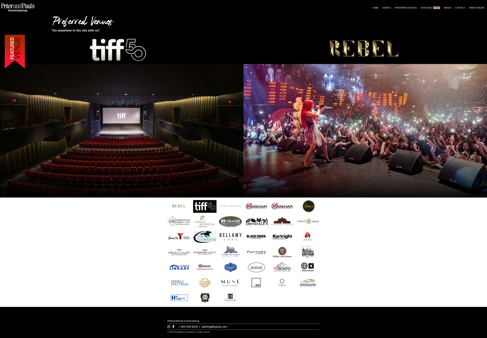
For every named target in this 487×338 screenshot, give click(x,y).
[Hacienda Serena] (282, 227)
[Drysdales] (256, 227)
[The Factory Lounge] (256, 257)
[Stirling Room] (204, 303)
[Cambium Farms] (230, 257)
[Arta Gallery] (282, 288)
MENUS (447, 8)
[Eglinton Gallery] (204, 257)
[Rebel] (179, 211)
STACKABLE (427, 8)
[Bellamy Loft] (230, 242)
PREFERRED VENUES (406, 8)
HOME (376, 8)
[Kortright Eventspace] (282, 242)
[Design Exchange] (308, 273)
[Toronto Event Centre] (282, 273)
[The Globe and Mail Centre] (308, 242)
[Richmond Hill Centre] (308, 288)
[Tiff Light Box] (204, 211)
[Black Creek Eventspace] (256, 242)
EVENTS (386, 8)
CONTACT (460, 8)
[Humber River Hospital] (179, 303)
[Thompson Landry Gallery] (230, 303)
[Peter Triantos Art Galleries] (230, 211)
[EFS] (256, 288)
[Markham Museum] (256, 273)
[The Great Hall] (308, 257)
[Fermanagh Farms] (179, 227)
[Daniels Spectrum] (179, 288)
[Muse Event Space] (230, 288)
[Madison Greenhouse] (308, 211)
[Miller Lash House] (282, 257)
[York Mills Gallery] (179, 257)
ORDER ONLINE (476, 8)
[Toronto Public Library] (179, 273)
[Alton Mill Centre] (230, 227)
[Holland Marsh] (308, 227)
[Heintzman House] (204, 273)
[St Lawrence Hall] (230, 273)
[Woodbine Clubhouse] (204, 242)
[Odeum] (204, 288)
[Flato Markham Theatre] (256, 211)
